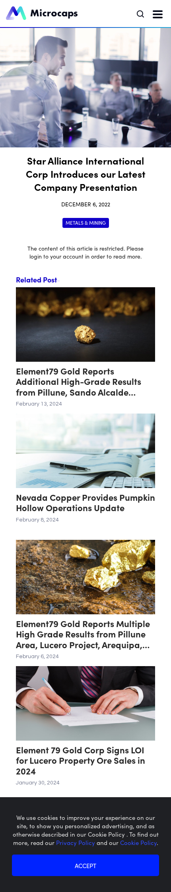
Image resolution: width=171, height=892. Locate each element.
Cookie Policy (138, 842)
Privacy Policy (76, 842)
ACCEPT (85, 865)
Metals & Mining (86, 222)
